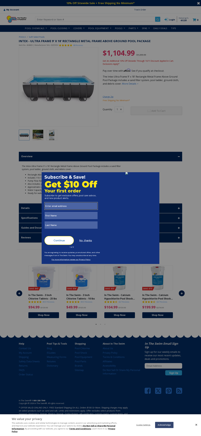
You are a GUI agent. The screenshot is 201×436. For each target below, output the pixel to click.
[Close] (196, 424)
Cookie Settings (143, 425)
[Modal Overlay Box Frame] (100, 218)
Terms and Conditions (80, 428)
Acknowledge (164, 425)
